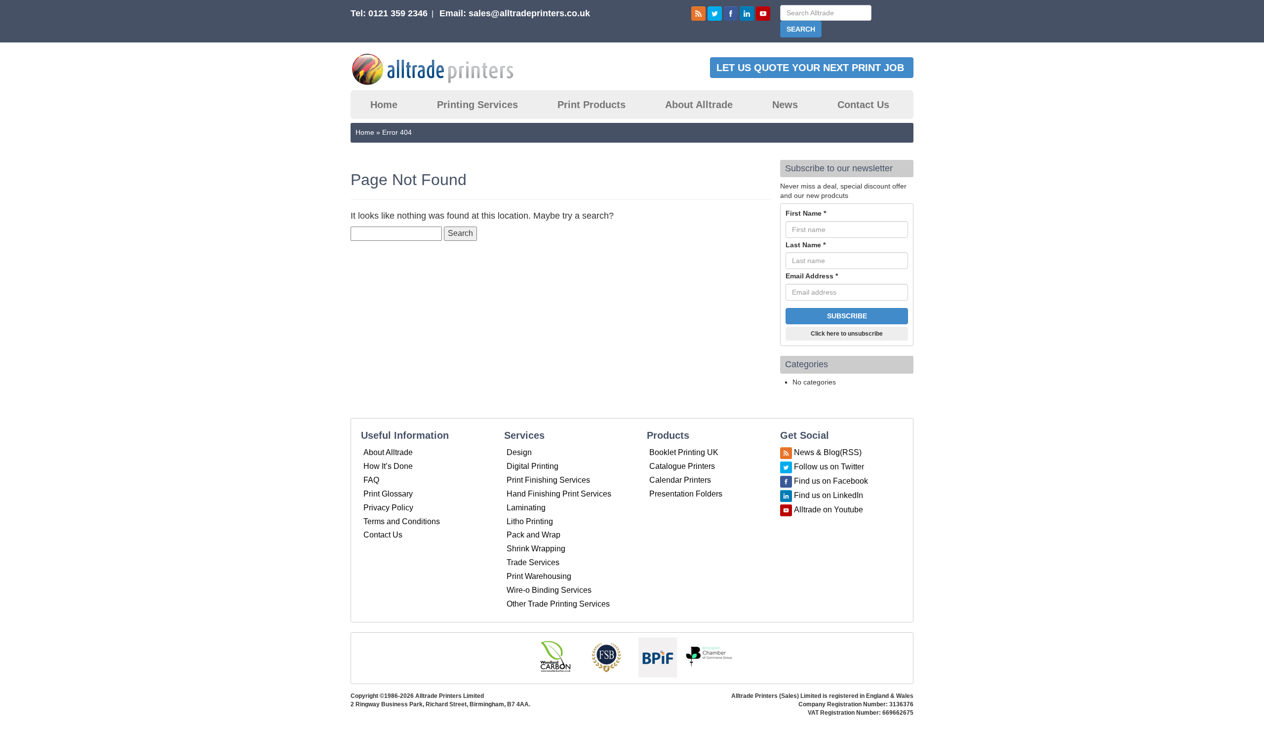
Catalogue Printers (682, 466)
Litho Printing (530, 521)
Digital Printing (532, 466)
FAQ (371, 480)
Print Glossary (388, 494)
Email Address (812, 276)
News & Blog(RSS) (828, 453)
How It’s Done (388, 466)
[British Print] (657, 657)
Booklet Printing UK (683, 452)
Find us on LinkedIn (828, 496)
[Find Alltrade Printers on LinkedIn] (747, 13)
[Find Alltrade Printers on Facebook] (731, 13)
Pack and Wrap (533, 535)
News (785, 104)
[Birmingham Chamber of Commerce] (709, 657)
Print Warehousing (539, 576)
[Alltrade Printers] (441, 69)
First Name (806, 213)
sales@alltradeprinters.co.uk (529, 13)
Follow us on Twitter (829, 467)
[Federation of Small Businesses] (606, 657)
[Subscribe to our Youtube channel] (763, 13)
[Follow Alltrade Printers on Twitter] (715, 13)
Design (519, 452)
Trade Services (533, 562)
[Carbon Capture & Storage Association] (555, 657)
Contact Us (863, 104)
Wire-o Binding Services (549, 590)
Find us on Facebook (831, 481)
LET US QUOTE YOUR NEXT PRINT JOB (811, 67)
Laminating (526, 507)
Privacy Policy (388, 507)
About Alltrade (699, 104)
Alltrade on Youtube (828, 510)
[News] (698, 13)
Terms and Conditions (401, 521)
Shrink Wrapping (536, 548)
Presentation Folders (685, 494)
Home (383, 104)
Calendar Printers (680, 480)
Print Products (591, 104)
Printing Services (477, 104)
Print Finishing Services (548, 480)
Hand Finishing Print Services (559, 494)
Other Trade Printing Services (558, 604)
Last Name (806, 245)
